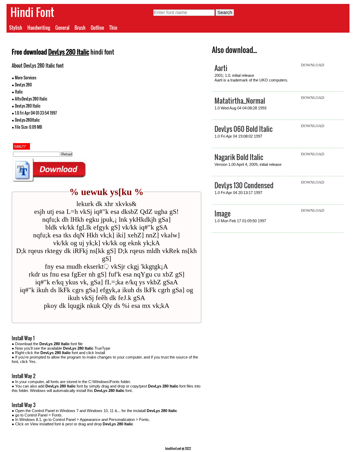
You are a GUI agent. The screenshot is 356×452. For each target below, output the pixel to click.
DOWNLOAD (312, 65)
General (62, 27)
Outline (97, 27)
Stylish (15, 27)
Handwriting (38, 27)
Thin (113, 27)
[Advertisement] (154, 98)
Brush (80, 27)
